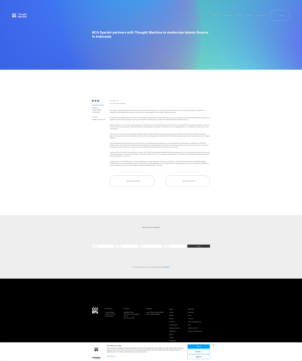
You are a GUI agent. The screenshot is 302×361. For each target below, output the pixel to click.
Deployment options (174, 328)
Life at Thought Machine (194, 322)
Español (171, 318)
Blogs (189, 315)
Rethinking (191, 309)
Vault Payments (173, 325)
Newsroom (191, 312)
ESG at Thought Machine (195, 331)
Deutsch (171, 312)
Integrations (172, 331)
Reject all (198, 356)
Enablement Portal (193, 328)
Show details (110, 356)
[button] (214, 15)
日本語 (171, 315)
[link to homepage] (19, 15)
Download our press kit (98, 105)
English (171, 309)
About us (190, 318)
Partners (171, 337)
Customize (198, 351)
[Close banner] (213, 344)
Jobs (189, 325)
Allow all (198, 346)
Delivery (171, 334)
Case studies (172, 340)
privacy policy (165, 267)
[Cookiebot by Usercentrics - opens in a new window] (96, 358)
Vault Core (172, 322)
